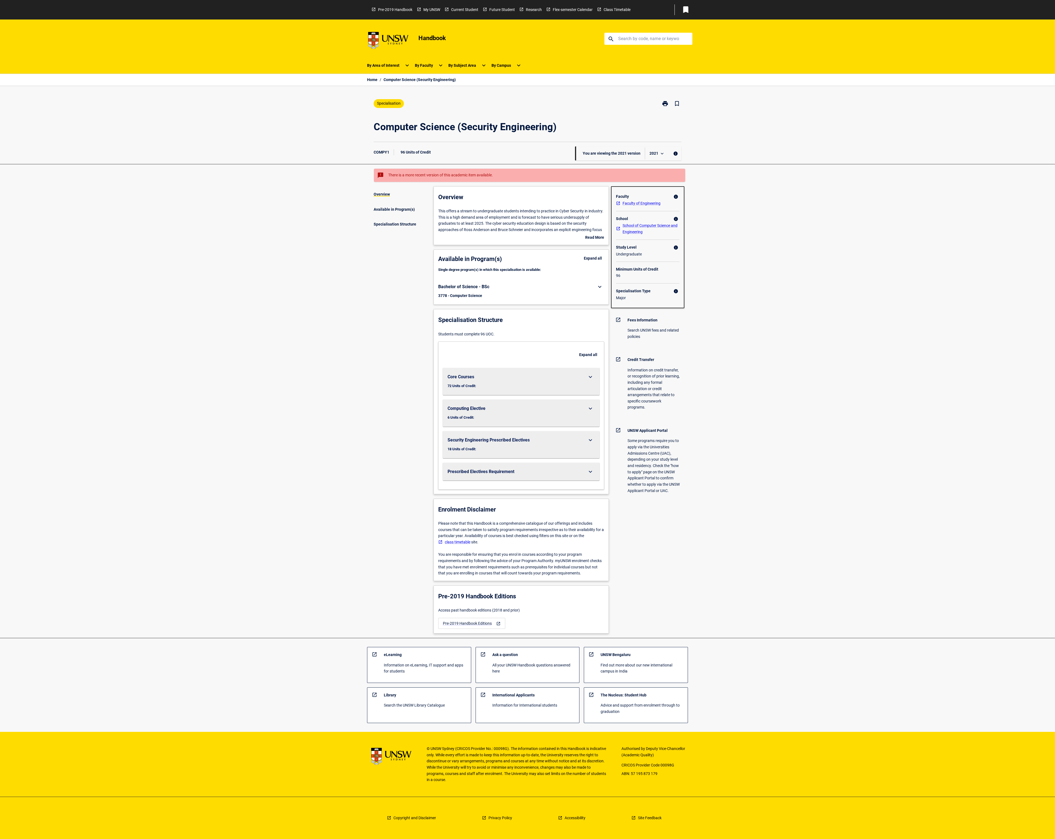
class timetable (457, 542)
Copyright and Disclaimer (414, 818)
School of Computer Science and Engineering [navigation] (650, 228)
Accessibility (575, 818)
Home (372, 79)
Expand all (593, 258)
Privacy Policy (500, 818)
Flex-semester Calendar (573, 9)
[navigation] (471, 623)
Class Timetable (617, 9)
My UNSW (431, 9)
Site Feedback (650, 818)
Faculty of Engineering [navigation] (641, 203)
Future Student (502, 9)
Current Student (464, 9)
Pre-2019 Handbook (395, 9)
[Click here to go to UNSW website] (388, 41)
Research (534, 9)
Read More (594, 238)
